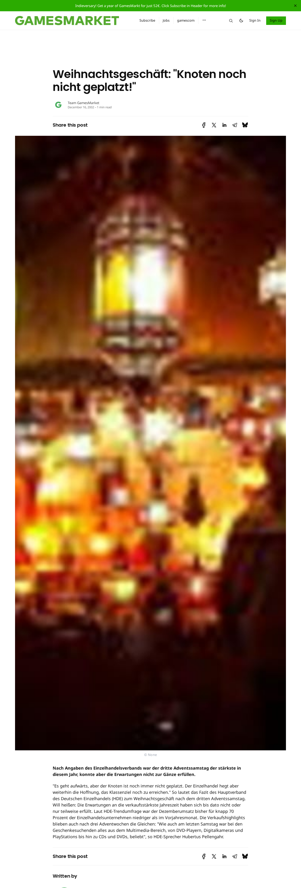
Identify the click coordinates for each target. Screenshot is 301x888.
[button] (204, 20)
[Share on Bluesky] (245, 125)
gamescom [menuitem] (185, 20)
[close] (295, 5)
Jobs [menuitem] (166, 20)
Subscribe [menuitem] (147, 20)
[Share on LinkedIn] (224, 125)
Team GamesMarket (83, 103)
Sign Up (276, 20)
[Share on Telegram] (234, 125)
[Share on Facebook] (204, 125)
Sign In (255, 20)
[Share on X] (214, 125)
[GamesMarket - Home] (71, 20)
